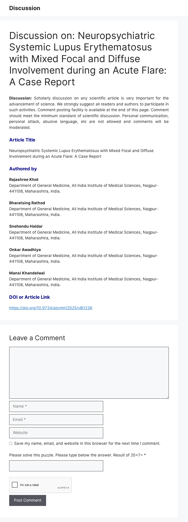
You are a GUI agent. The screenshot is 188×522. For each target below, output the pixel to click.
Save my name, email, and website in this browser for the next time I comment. (87, 443)
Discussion (24, 8)
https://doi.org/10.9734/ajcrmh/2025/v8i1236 (50, 308)
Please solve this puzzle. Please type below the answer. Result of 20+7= (77, 455)
